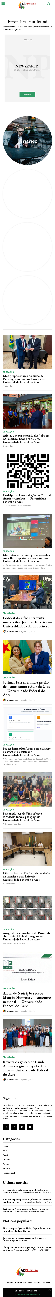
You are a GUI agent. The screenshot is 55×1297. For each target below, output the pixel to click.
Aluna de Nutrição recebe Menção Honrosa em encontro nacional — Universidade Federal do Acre (27, 999)
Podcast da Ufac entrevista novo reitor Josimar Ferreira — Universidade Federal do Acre (27, 622)
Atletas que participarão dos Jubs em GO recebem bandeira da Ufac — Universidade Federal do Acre (26, 439)
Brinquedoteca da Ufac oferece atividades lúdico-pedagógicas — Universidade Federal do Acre (23, 817)
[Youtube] (30, 1127)
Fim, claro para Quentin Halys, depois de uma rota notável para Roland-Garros (27, 1229)
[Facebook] (6, 1127)
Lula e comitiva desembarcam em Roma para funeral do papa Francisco (24, 1239)
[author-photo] (5, 631)
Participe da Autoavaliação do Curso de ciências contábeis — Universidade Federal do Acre (27, 498)
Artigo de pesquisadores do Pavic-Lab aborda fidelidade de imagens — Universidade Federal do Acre (26, 936)
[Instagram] (14, 1127)
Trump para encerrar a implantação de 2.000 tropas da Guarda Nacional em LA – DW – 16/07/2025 (27, 1249)
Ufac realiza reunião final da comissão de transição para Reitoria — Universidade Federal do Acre (26, 876)
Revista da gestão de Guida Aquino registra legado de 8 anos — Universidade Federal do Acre (25, 1068)
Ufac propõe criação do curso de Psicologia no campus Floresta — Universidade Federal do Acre (24, 379)
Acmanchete (12, 631)
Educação (8, 372)
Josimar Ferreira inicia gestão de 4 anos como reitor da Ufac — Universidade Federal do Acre (26, 688)
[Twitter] (22, 1127)
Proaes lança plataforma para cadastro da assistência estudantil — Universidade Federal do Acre (27, 752)
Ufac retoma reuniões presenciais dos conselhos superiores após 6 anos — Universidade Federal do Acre (26, 558)
